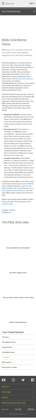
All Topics (5, 337)
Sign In (31, 3)
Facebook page (7, 204)
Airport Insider (7, 347)
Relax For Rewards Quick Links (14, 403)
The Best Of (6, 213)
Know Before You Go (9, 342)
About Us (5, 387)
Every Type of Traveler (9, 367)
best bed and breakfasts (24, 79)
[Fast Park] (14, 3)
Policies (5, 397)
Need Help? (6, 392)
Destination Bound (8, 352)
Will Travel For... (7, 362)
